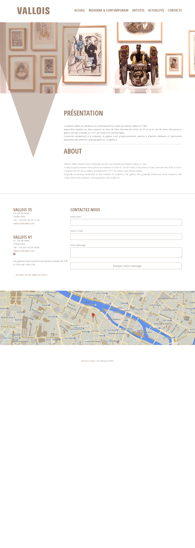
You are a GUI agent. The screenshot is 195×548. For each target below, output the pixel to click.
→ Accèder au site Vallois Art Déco (30, 274)
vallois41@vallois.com (23, 250)
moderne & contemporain (108, 10)
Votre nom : (76, 216)
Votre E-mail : (77, 230)
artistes (138, 10)
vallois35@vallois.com (23, 223)
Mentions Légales (88, 361)
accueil (79, 10)
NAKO (111, 361)
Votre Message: (78, 245)
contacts (175, 10)
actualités (156, 10)
